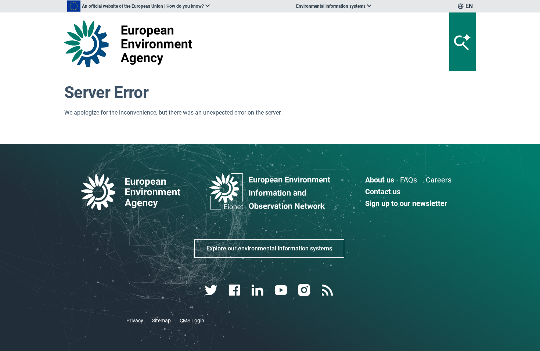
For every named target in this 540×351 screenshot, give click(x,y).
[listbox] (138, 6)
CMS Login (192, 320)
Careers (438, 180)
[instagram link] (304, 290)
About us (379, 180)
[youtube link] (281, 290)
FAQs (408, 180)
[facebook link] (235, 290)
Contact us (382, 191)
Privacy (134, 320)
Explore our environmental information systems (269, 248)
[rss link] (327, 290)
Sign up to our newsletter (406, 203)
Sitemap (161, 320)
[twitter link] (211, 290)
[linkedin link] (258, 290)
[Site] (131, 43)
